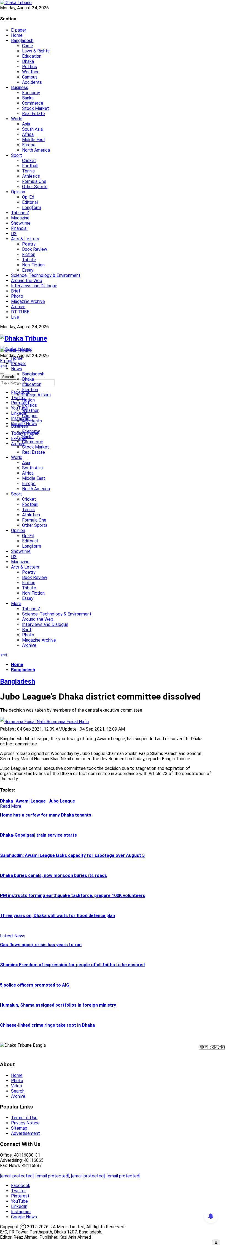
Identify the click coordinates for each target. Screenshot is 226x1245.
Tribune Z (20, 212)
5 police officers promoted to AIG (34, 985)
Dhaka (28, 61)
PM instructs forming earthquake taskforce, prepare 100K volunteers (72, 895)
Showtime (21, 223)
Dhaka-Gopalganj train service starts (38, 835)
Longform (31, 207)
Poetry (29, 244)
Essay (27, 270)
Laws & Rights (36, 51)
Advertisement (25, 1133)
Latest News (12, 935)
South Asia (32, 129)
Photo (17, 296)
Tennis (28, 171)
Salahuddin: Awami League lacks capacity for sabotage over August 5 (72, 855)
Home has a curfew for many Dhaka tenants (45, 815)
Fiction (28, 254)
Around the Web (26, 280)
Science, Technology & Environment (45, 275)
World (16, 118)
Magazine (20, 218)
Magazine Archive (28, 301)
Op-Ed (28, 197)
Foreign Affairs (36, 394)
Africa (28, 134)
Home (17, 35)
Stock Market (35, 108)
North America (36, 150)
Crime (27, 45)
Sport (16, 155)
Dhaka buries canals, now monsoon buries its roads (53, 875)
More (16, 603)
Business (19, 87)
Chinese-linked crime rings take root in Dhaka (47, 1025)
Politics (29, 66)
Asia (26, 124)
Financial (19, 228)
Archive (18, 306)
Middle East (33, 139)
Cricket (29, 160)
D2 (14, 233)
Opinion (18, 191)
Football (30, 165)
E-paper (18, 30)
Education (31, 56)
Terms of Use (24, 1117)
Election (30, 389)
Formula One (34, 181)
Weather (30, 71)
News (16, 368)
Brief (15, 291)
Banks (28, 98)
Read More (10, 806)
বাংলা (3, 366)
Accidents (32, 82)
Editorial (30, 202)
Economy (31, 92)
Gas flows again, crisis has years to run (41, 944)
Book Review (34, 249)
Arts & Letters (25, 238)
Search (18, 1091)
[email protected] (17, 1176)
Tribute (29, 259)
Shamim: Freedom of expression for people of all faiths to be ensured (72, 964)
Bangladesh (22, 40)
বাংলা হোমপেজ (212, 1046)
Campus (29, 77)
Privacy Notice (25, 1123)
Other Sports (34, 186)
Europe (29, 144)
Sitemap (19, 1128)
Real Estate (33, 113)
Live (15, 317)
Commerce (32, 103)
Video (16, 1085)
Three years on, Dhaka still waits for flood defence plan (57, 915)
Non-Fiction (33, 265)
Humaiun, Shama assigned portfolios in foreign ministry (58, 1005)
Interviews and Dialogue (34, 285)
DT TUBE (20, 311)
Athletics (31, 176)
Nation (28, 400)
